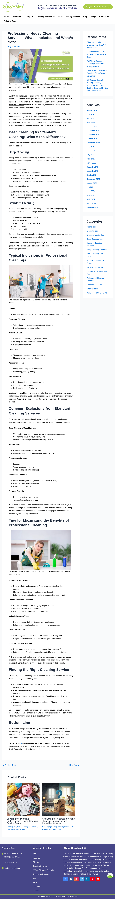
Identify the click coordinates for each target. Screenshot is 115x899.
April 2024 (91, 199)
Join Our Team (10, 21)
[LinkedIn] (87, 879)
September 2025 (93, 143)
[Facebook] (71, 879)
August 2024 (92, 183)
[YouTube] (98, 879)
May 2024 (90, 195)
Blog (85, 17)
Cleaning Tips (11, 827)
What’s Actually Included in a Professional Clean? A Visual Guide (97, 45)
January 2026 (92, 126)
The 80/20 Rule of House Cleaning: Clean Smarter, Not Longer (97, 73)
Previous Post (9, 765)
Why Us (30, 17)
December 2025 (93, 131)
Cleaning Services (44, 17)
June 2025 (91, 151)
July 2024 (90, 187)
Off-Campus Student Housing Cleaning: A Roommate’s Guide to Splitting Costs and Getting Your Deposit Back (97, 85)
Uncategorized (92, 289)
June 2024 (91, 191)
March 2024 (91, 203)
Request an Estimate (41, 874)
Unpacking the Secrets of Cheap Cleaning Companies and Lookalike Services (58, 821)
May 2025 (90, 155)
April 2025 (91, 159)
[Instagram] (76, 879)
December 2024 (93, 167)
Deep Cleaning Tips (95, 239)
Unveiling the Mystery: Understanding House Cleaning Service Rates (22, 821)
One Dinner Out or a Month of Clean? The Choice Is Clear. (97, 54)
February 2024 (92, 207)
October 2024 (92, 175)
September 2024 (93, 179)
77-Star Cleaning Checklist (43, 870)
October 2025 (92, 139)
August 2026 (92, 110)
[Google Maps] (65, 879)
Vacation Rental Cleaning (97, 293)
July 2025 (90, 147)
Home (6, 17)
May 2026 (90, 118)
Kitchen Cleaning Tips (95, 267)
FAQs (93, 17)
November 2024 (93, 171)
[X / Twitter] (82, 879)
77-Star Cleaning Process (69, 17)
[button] (98, 6)
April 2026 (91, 122)
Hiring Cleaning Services (26, 827)
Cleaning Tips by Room (96, 235)
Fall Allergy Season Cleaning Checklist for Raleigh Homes (95, 63)
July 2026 (90, 114)
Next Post (74, 765)
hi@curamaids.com (12, 868)
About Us (17, 17)
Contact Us (104, 17)
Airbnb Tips (91, 227)
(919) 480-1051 (11, 862)
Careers (36, 891)
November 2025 (93, 135)
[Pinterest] (92, 879)
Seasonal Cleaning (94, 285)
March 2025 (91, 163)
